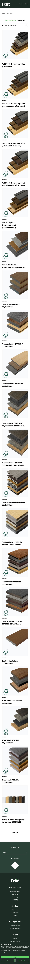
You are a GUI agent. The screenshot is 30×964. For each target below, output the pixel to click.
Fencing (15, 897)
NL (19, 4)
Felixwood (15, 913)
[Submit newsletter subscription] (27, 852)
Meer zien (15, 832)
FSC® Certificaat (15, 941)
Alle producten (15, 892)
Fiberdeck (15, 910)
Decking (15, 894)
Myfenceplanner (15, 928)
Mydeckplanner (15, 926)
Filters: (9, 25)
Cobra (15, 915)
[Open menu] (26, 4)
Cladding (15, 900)
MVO (15, 939)
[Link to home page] (6, 4)
